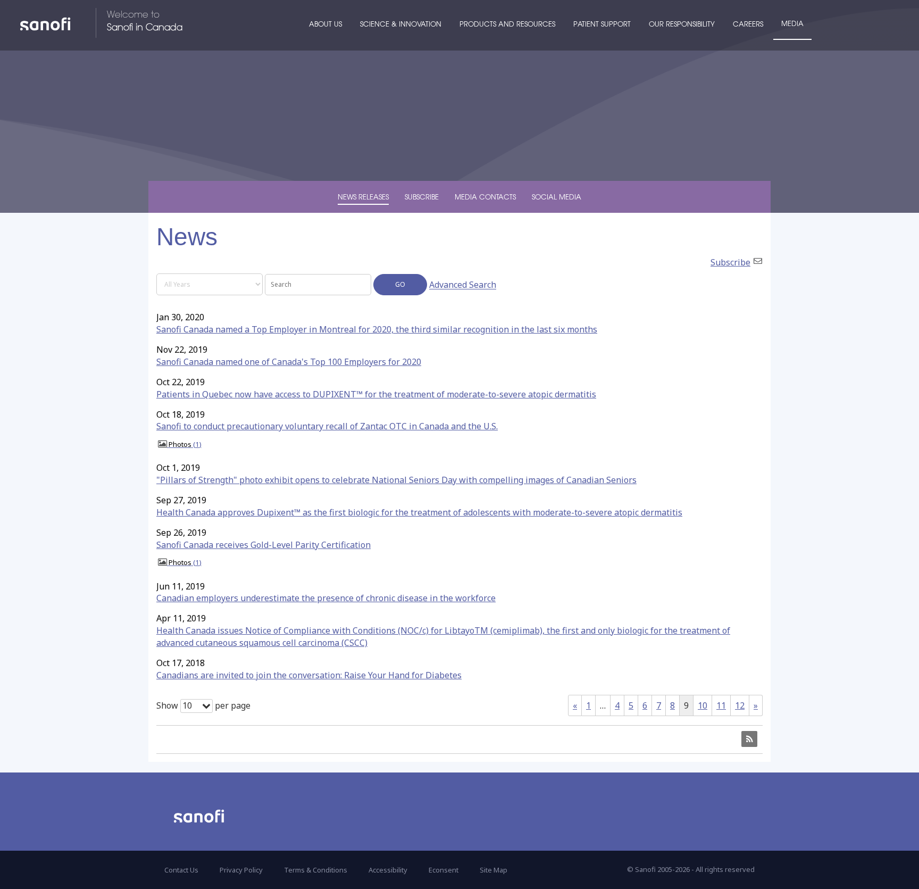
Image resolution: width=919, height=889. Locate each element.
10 (702, 705)
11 (721, 705)
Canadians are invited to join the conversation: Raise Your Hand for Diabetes (309, 675)
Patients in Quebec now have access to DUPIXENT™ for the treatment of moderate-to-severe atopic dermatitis (376, 394)
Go (400, 284)
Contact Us (181, 870)
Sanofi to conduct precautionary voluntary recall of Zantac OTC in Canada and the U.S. (327, 426)
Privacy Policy (241, 870)
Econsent (443, 870)
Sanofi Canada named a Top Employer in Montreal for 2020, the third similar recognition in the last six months (376, 329)
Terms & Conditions (315, 870)
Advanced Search (462, 285)
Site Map (493, 870)
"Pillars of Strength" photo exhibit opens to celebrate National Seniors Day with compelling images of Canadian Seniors (396, 480)
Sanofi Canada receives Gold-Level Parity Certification (263, 545)
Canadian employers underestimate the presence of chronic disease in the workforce (326, 598)
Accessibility (388, 870)
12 (740, 705)
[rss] (749, 739)
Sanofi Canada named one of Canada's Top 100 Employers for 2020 (288, 362)
